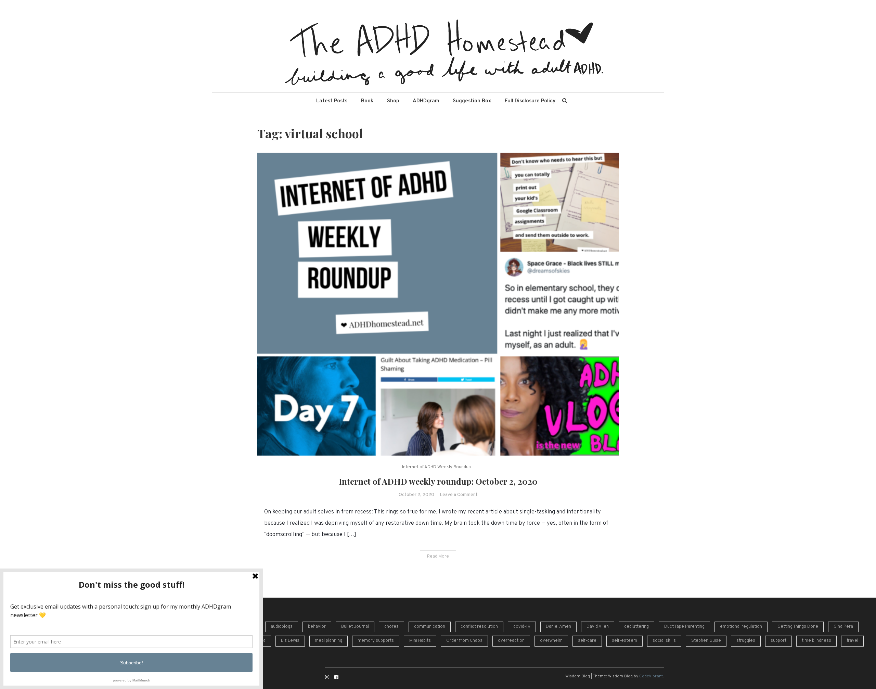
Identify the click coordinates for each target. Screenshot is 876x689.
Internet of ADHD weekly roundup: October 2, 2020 (438, 481)
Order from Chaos (464, 640)
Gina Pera (843, 626)
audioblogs (282, 626)
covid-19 (521, 626)
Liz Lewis (290, 640)
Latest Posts (331, 101)
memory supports (376, 640)
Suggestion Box (472, 101)
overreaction (511, 640)
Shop (393, 101)
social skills (664, 640)
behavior (317, 626)
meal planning (328, 640)
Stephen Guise (706, 640)
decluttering (636, 626)
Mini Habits (420, 640)
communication (429, 626)
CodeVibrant (651, 676)
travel (852, 640)
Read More (438, 556)
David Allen (598, 626)
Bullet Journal (355, 626)
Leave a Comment (459, 495)
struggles (745, 640)
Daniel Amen (558, 626)
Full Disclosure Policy (530, 101)
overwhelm (551, 640)
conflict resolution (479, 626)
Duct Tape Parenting (684, 626)
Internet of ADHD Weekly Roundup (436, 467)
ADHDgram (426, 101)
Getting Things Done (797, 626)
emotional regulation (741, 626)
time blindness (816, 640)
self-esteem (624, 640)
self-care (587, 640)
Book (367, 101)
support (778, 640)
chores (391, 626)
